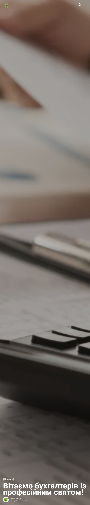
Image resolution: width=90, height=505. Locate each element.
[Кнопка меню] (85, 5)
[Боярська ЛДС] (6, 499)
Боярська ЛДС (16, 499)
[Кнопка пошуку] (79, 5)
